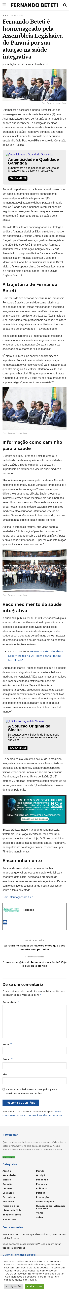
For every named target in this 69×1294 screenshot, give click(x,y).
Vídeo (39, 1217)
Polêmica (41, 1188)
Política (40, 1192)
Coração (7, 1184)
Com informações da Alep (18, 897)
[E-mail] (5, 923)
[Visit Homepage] (34, 5)
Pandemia (42, 1179)
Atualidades (17, 15)
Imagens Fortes (12, 1214)
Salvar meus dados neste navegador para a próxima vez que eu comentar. (31, 1091)
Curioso (7, 1188)
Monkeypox (9, 1219)
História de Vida (12, 1210)
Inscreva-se (9, 1157)
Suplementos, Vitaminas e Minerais (50, 1207)
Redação (11, 64)
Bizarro (7, 1179)
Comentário (11, 1002)
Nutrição (41, 1175)
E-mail (8, 1059)
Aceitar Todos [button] (34, 1286)
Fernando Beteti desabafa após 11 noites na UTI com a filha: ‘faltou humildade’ (35, 656)
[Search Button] (64, 5)
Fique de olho (11, 1206)
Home (5, 15)
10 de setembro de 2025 (35, 64)
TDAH (39, 1213)
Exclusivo (8, 1201)
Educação (8, 1192)
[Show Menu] (4, 5)
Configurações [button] (13, 1286)
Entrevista (9, 1197)
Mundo (40, 1171)
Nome (7, 1044)
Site (5, 1074)
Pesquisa (41, 1184)
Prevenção (42, 1197)
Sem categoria (45, 1201)
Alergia (7, 1171)
